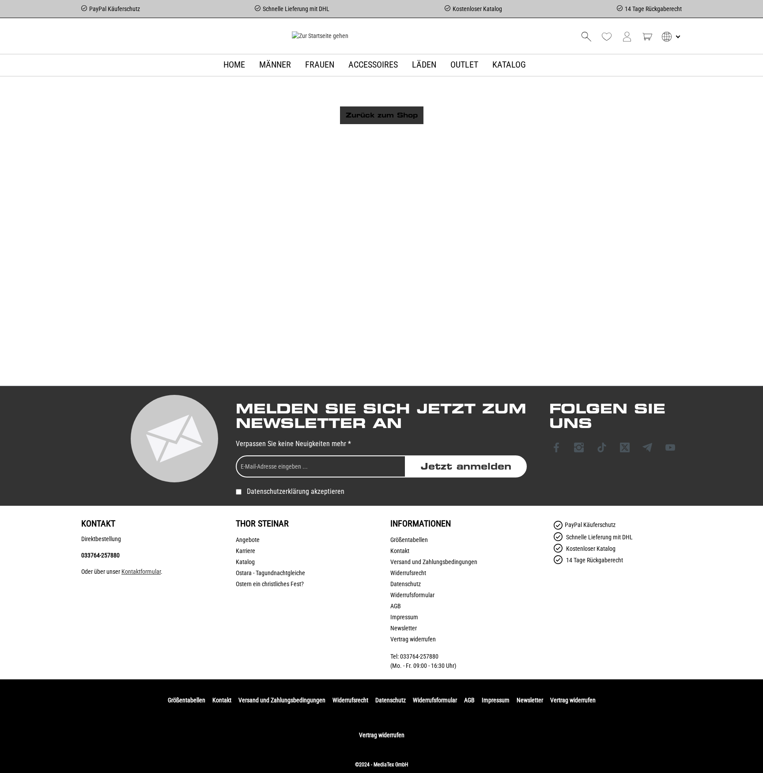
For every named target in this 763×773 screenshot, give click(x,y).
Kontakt (399, 550)
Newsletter (403, 628)
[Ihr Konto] (627, 36)
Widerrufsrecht (408, 572)
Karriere (245, 550)
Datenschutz (405, 583)
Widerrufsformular (412, 595)
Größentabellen (409, 539)
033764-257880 (100, 555)
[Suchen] (586, 36)
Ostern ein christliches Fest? (270, 583)
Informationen (420, 523)
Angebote (248, 539)
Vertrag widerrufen (413, 639)
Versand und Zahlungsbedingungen (433, 561)
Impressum (404, 617)
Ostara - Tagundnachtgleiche (270, 572)
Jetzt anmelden (466, 466)
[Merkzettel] (607, 36)
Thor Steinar (262, 523)
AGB (395, 606)
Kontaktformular (141, 571)
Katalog (245, 561)
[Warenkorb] (647, 36)
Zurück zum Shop (382, 115)
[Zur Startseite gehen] (320, 36)
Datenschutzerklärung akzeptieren (295, 491)
